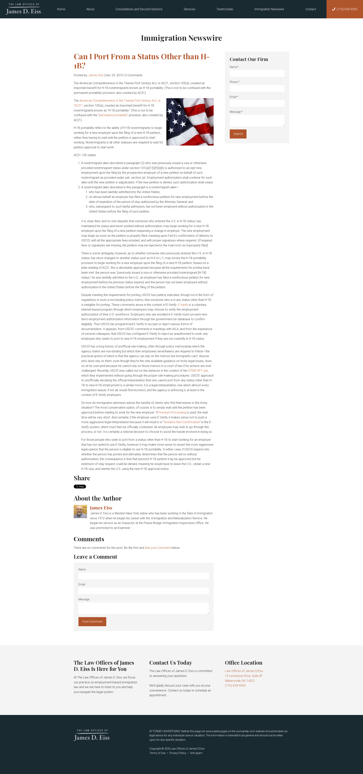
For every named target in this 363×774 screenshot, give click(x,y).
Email (81, 584)
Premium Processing (172, 412)
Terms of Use (157, 753)
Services (189, 9)
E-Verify (183, 305)
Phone (234, 81)
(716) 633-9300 (347, 9)
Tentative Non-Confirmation (181, 422)
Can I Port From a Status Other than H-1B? (142, 60)
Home (61, 9)
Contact (310, 9)
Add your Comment (158, 548)
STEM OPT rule (198, 370)
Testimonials (224, 9)
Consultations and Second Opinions (139, 9)
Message (83, 599)
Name (82, 569)
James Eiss (95, 75)
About (90, 9)
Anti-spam (196, 753)
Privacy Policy (177, 753)
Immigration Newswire (269, 9)
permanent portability (113, 115)
